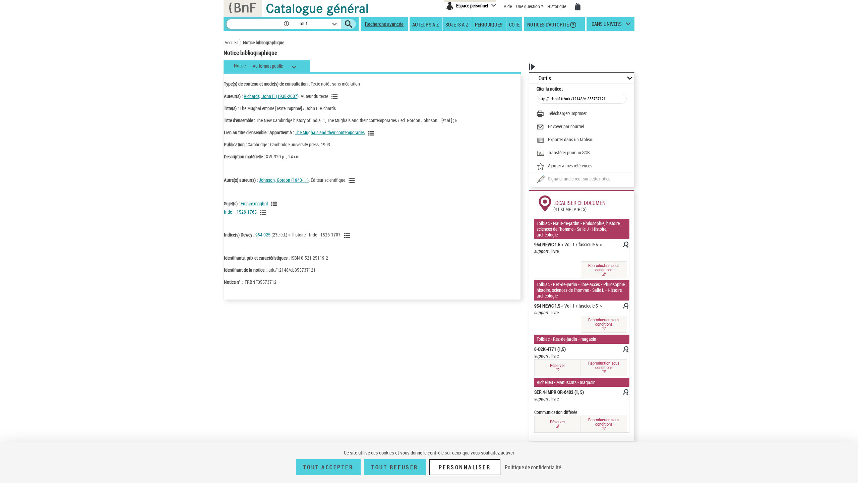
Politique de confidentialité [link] (533, 467)
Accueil (231, 42)
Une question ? (530, 6)
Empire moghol (254, 203)
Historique (557, 6)
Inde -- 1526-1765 (240, 212)
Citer (550, 89)
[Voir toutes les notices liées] (372, 133)
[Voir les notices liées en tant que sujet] (275, 204)
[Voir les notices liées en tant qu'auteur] (335, 97)
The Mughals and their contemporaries (330, 132)
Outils (545, 78)
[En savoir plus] (625, 245)
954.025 (262, 234)
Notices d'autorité (547, 24)
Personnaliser (465, 467)
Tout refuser (394, 467)
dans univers (607, 25)
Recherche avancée (384, 23)
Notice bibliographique (263, 42)
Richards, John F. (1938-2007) (271, 96)
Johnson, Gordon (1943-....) (284, 180)
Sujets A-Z (456, 24)
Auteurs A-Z (425, 24)
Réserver (557, 365)
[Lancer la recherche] (349, 24)
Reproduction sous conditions (603, 267)
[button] (286, 24)
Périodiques (488, 24)
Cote (514, 24)
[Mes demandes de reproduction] (578, 7)
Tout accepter (328, 467)
